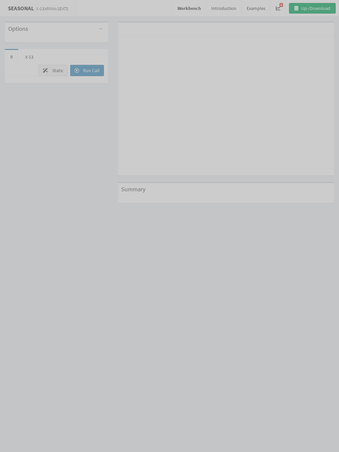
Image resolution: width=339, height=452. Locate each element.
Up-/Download (315, 8)
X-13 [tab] (29, 57)
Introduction (223, 8)
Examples (256, 8)
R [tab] (11, 57)
